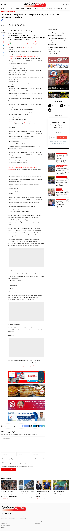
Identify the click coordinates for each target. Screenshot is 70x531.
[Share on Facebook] (9, 25)
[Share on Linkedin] (3, 45)
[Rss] (10, 513)
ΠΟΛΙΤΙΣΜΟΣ (59, 189)
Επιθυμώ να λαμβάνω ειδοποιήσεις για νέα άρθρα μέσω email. (18, 466)
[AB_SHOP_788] (26, 377)
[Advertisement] (26, 257)
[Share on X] (12, 25)
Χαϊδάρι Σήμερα (9, 20)
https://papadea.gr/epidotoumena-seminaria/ (33, 48)
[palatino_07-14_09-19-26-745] (26, 390)
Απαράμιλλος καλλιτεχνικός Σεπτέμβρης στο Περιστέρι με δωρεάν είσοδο (61, 204)
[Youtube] (53, 110)
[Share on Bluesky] (18, 25)
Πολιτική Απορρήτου (58, 143)
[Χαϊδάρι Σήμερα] (35, 4)
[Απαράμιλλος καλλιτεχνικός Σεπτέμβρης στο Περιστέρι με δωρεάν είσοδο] (51, 202)
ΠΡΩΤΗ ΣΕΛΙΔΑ (5, 11)
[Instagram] (8, 513)
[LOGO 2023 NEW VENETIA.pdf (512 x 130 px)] (26, 405)
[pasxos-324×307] (58, 79)
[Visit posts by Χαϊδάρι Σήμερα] (2, 20)
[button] (2, 4)
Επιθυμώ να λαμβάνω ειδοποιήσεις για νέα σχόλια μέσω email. (18, 463)
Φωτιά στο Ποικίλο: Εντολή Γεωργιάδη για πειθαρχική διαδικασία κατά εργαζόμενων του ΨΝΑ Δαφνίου (62, 182)
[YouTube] (6, 513)
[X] (4, 513)
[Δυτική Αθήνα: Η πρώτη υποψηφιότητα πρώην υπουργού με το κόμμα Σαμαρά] (43, 485)
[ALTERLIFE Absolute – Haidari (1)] (58, 94)
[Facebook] (53, 105)
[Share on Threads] (15, 25)
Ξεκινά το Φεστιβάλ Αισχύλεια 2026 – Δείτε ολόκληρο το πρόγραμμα (62, 194)
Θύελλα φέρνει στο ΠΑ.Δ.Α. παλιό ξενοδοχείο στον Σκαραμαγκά (26, 492)
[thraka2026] (58, 59)
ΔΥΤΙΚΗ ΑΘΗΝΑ (59, 165)
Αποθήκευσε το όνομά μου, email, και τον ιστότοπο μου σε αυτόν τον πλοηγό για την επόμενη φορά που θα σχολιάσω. (23, 458)
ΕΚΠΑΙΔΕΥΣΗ (11, 11)
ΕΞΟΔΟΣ (64, 199)
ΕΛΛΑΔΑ (58, 177)
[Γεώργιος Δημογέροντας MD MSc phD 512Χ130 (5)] (26, 416)
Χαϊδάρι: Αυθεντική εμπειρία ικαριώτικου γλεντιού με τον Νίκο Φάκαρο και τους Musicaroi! (56, 33)
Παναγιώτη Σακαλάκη (21, 518)
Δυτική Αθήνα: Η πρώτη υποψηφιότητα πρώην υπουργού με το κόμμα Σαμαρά (42, 493)
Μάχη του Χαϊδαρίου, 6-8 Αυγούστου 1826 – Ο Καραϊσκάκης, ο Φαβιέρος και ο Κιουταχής (62, 171)
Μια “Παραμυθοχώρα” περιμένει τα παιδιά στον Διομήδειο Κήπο (60, 492)
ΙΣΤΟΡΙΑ (58, 153)
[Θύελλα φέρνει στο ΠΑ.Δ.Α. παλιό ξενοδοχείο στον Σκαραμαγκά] (26, 485)
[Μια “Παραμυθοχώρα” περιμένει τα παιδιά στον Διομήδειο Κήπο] (61, 485)
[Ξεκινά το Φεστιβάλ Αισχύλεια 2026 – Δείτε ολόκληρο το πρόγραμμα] (51, 192)
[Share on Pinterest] (3, 42)
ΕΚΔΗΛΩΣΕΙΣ (58, 199)
